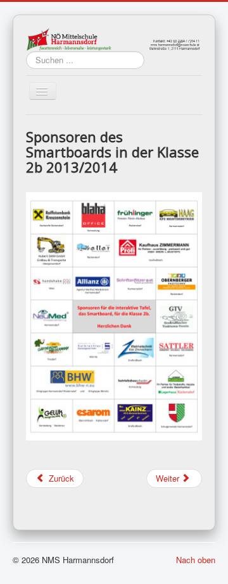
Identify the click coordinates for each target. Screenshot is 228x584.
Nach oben (195, 560)
